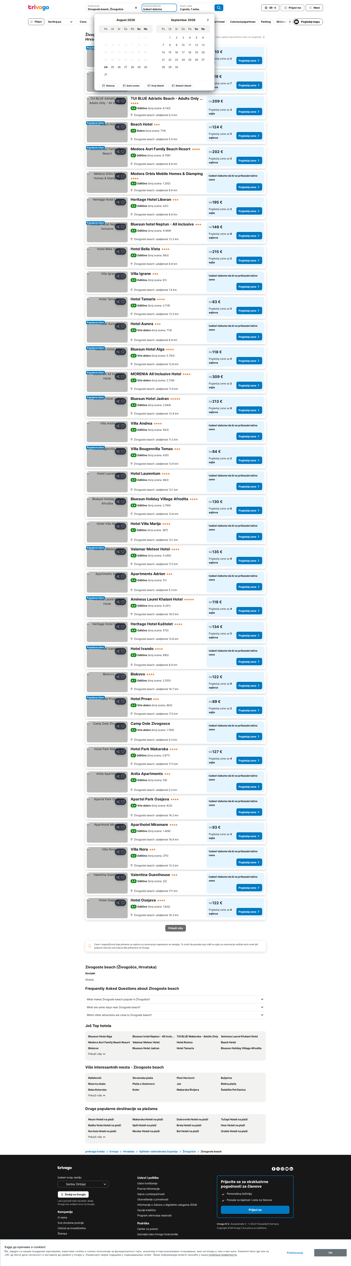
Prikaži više (95, 1053)
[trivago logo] (38, 8)
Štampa (62, 1233)
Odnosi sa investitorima (72, 1228)
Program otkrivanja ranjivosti (154, 1215)
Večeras (110, 85)
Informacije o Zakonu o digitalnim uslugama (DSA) (167, 1204)
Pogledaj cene (247, 60)
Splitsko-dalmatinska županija (158, 1151)
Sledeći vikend (183, 85)
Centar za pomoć (147, 1228)
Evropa (113, 1151)
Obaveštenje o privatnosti (152, 1199)
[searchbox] (113, 9)
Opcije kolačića (146, 1210)
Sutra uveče (133, 85)
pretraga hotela (95, 1151)
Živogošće (189, 1151)
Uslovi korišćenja (147, 1183)
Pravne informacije (148, 1188)
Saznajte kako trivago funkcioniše (157, 1234)
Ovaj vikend (157, 85)
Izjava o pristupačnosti (151, 1194)
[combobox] (113, 8)
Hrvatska (129, 1151)
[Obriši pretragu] (136, 7)
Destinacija (93, 5)
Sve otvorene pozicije (71, 1222)
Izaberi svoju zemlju (69, 1177)
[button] (113, 8)
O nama (62, 1217)
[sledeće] (208, 20)
